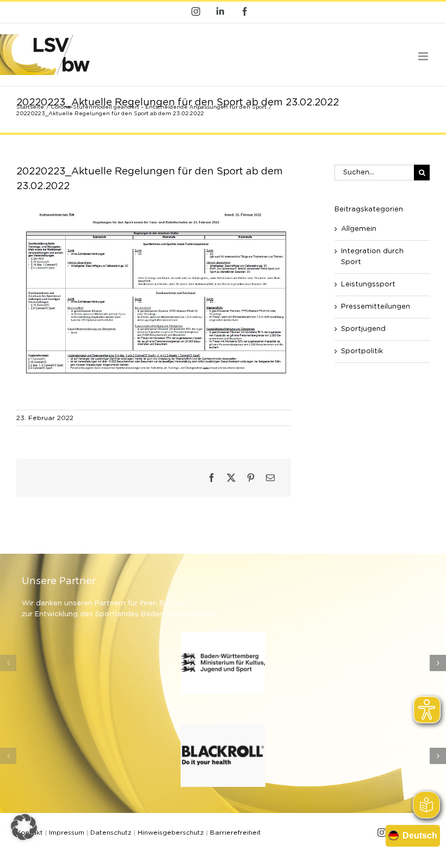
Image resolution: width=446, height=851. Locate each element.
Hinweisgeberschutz (171, 832)
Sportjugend (363, 329)
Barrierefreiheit (235, 832)
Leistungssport (368, 284)
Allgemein (358, 229)
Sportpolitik (362, 351)
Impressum (66, 832)
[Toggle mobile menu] (424, 56)
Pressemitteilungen (375, 306)
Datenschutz (111, 832)
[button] (8, 663)
